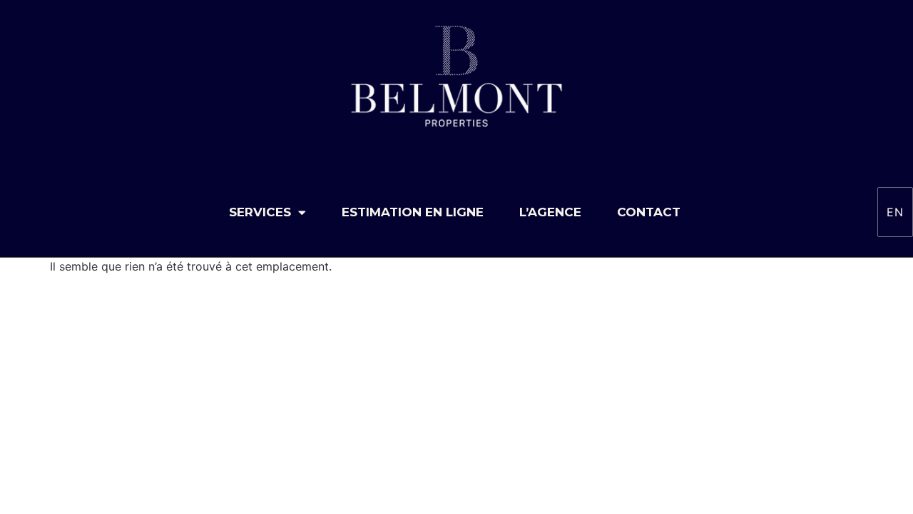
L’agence (550, 212)
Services (260, 212)
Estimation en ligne (413, 212)
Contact (648, 212)
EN (895, 212)
